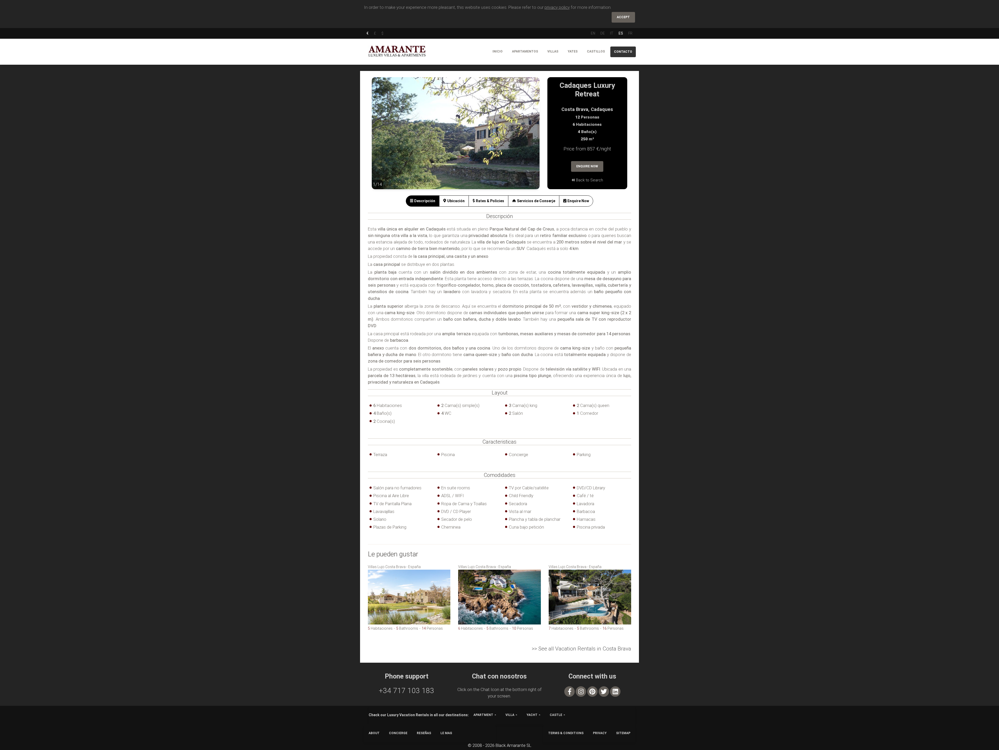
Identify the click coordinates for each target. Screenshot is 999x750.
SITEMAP (623, 733)
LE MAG (446, 733)
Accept (623, 17)
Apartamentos (525, 51)
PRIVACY (600, 733)
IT (611, 33)
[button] (382, 137)
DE (602, 33)
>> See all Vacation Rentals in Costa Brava (581, 649)
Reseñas (424, 733)
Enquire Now (587, 166)
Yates (573, 51)
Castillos (596, 51)
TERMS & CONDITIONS (566, 733)
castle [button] (556, 715)
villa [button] (509, 715)
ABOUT (374, 733)
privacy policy (557, 7)
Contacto (623, 52)
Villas (552, 51)
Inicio (497, 51)
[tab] (422, 201)
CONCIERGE (398, 733)
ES (621, 33)
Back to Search (589, 180)
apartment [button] (483, 715)
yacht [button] (532, 715)
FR (630, 33)
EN (593, 33)
